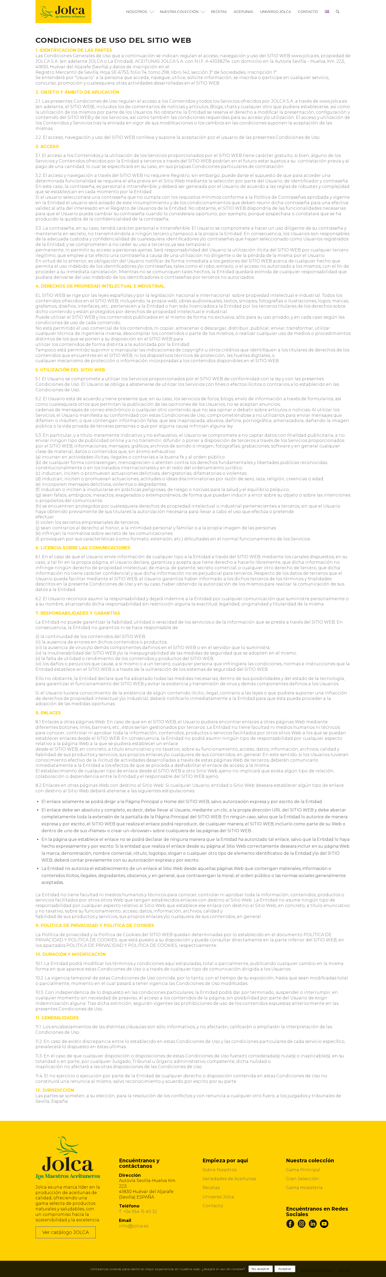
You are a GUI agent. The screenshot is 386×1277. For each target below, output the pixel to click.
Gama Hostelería (304, 1187)
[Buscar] (337, 11)
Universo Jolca (218, 1196)
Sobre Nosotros (219, 1169)
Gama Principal (303, 1169)
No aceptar (261, 1269)
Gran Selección (302, 1178)
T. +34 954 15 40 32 (138, 1211)
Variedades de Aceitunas (229, 1178)
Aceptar (284, 1269)
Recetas (211, 1187)
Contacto (212, 1205)
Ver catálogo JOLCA (65, 1232)
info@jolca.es (133, 1225)
